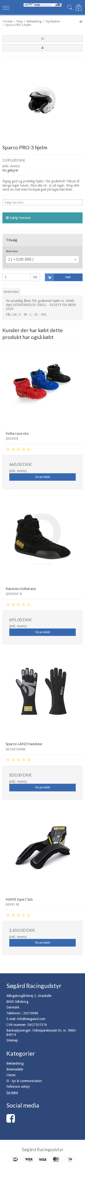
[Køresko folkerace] (42, 542)
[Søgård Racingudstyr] (42, 5)
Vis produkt (42, 477)
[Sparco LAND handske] (42, 698)
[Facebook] (10, 1121)
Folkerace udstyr (18, 1086)
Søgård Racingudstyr (43, 1149)
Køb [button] (68, 277)
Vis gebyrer (10, 170)
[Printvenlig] (81, 21)
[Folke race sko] (42, 387)
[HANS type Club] (42, 853)
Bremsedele (14, 1069)
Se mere (12, 1092)
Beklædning (15, 1063)
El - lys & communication (24, 1081)
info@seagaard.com (31, 1019)
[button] (42, 38)
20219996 (30, 1013)
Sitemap (12, 1040)
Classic (11, 1075)
